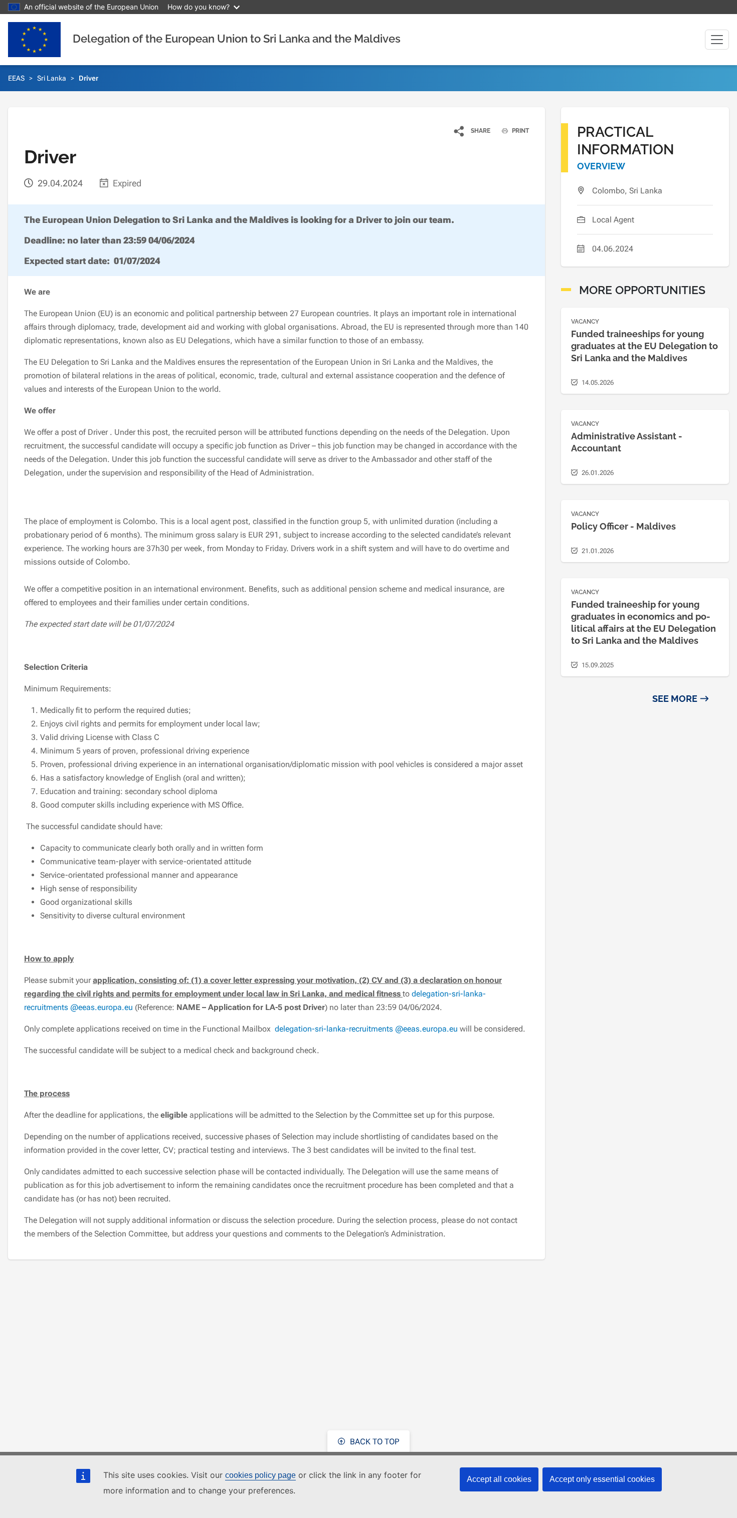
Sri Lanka (51, 78)
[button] (472, 130)
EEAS (16, 78)
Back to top (373, 1441)
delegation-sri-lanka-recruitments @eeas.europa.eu (365, 1029)
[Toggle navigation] (717, 40)
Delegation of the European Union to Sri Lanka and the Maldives (237, 38)
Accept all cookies (499, 1479)
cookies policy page (260, 1475)
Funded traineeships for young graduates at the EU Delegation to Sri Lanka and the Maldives (644, 346)
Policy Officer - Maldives (623, 526)
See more (674, 698)
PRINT (519, 130)
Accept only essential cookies (602, 1479)
